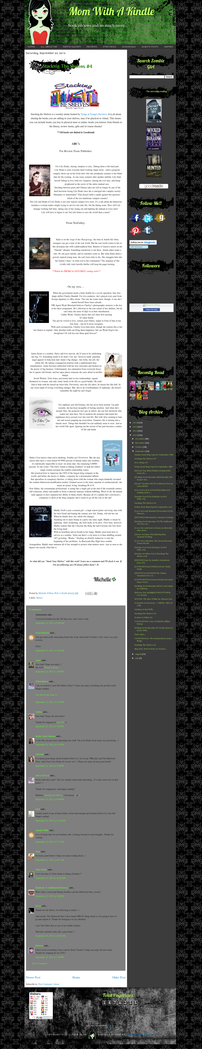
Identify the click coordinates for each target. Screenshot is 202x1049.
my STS (60, 722)
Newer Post (33, 977)
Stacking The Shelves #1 (145, 645)
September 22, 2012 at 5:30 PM (50, 765)
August (138, 654)
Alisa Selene (41, 869)
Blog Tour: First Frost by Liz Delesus (150, 649)
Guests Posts (150, 47)
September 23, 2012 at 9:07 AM (50, 859)
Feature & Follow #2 (143, 618)
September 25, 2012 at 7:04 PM (50, 957)
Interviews (109, 47)
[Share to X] (92, 593)
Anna (38, 660)
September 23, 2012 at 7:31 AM (50, 841)
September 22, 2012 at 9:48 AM (50, 622)
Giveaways (129, 47)
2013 (135, 431)
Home (31, 47)
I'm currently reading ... (157, 91)
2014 (135, 427)
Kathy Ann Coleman (45, 736)
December (140, 439)
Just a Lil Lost (42, 775)
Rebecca (39, 945)
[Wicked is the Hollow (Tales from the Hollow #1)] (154, 150)
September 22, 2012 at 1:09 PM (50, 671)
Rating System (72, 47)
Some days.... (140, 634)
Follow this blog (151, 309)
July (137, 658)
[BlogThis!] (89, 593)
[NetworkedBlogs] (151, 305)
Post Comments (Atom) (48, 984)
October (139, 447)
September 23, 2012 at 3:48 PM (50, 895)
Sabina (39, 711)
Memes (168, 47)
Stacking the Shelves (53, 795)
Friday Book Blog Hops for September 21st (153, 507)
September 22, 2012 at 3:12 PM (50, 701)
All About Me (49, 47)
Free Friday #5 (141, 463)
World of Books (51, 667)
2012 (135, 435)
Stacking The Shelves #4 (145, 503)
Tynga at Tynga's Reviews (94, 114)
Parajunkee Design (140, 1034)
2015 (135, 423)
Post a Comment (39, 963)
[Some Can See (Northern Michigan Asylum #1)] (154, 122)
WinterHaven (42, 681)
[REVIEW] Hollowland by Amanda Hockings (153, 517)
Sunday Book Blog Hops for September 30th (153, 455)
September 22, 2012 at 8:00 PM (50, 799)
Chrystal (40, 754)
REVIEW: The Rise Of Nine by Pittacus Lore (153, 599)
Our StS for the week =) (46, 694)
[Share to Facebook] (95, 593)
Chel (38, 809)
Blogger (110, 1026)
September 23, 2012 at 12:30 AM (50, 820)
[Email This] (86, 593)
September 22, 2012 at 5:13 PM (50, 744)
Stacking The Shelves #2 (145, 614)
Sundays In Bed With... (144, 609)
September (140, 451)
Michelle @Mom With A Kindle (53, 593)
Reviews (92, 47)
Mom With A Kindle (111, 11)
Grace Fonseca (42, 632)
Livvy (38, 905)
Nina (38, 851)
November (140, 443)
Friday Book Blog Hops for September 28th (153, 467)
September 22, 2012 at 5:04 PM (50, 726)
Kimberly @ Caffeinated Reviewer (52, 887)
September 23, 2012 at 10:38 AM (50, 877)
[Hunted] (154, 177)
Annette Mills (42, 830)
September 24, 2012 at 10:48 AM (50, 935)
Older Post (118, 977)
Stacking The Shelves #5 (145, 459)
